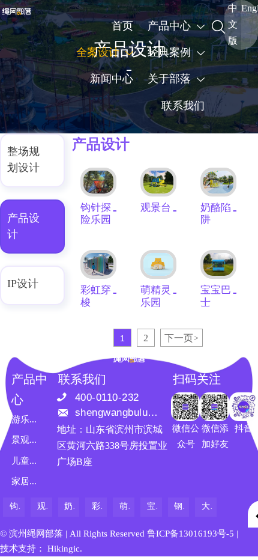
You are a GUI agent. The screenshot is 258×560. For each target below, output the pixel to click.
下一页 (181, 338)
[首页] (16, 11)
